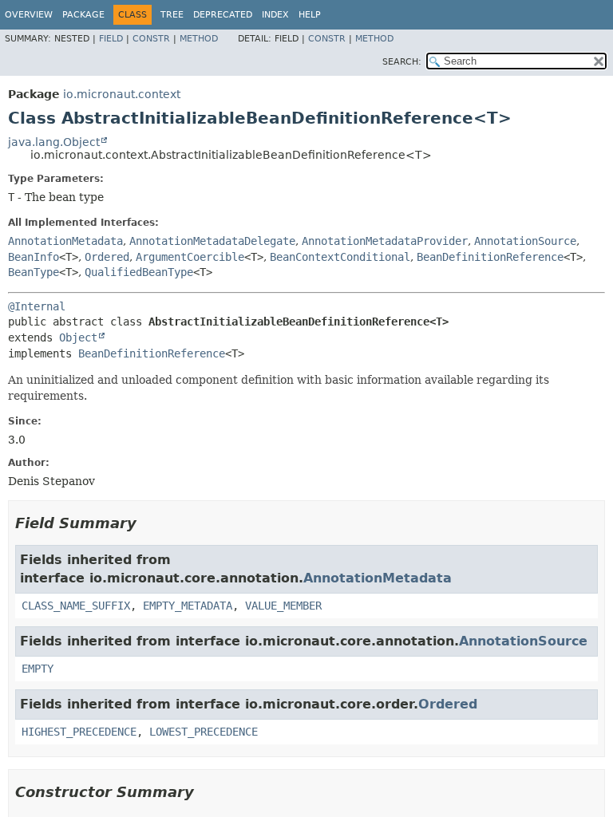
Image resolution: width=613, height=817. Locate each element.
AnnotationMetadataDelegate (212, 241)
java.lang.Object (54, 142)
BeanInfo (33, 257)
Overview (29, 15)
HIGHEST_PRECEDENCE (79, 731)
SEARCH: (401, 62)
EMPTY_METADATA (187, 605)
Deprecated (222, 15)
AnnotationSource (525, 241)
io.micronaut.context (121, 94)
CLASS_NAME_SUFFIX (76, 605)
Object (78, 337)
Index (275, 15)
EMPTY (37, 668)
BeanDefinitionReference (490, 257)
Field (111, 39)
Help (310, 15)
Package (83, 15)
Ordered (107, 257)
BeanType (33, 272)
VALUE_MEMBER (283, 605)
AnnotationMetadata (65, 241)
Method (199, 39)
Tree (172, 15)
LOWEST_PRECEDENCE (203, 731)
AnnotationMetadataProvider (385, 241)
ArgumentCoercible (190, 257)
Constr (151, 39)
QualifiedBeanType (139, 272)
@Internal (36, 306)
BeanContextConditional (340, 257)
